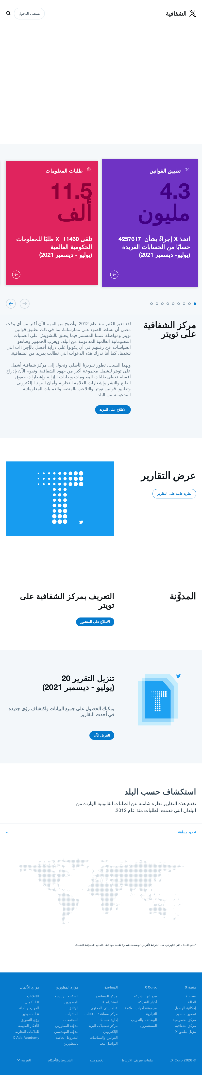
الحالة (192, 1002)
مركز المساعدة (107, 996)
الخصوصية (97, 1060)
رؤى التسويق (29, 1020)
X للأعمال (32, 1002)
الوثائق (73, 1008)
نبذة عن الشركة (145, 996)
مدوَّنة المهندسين (66, 1031)
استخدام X (110, 1002)
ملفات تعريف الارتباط (137, 1060)
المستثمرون (148, 1025)
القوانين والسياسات (104, 1037)
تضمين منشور (186, 1014)
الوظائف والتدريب (144, 1020)
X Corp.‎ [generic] (151, 987)
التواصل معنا (109, 1043)
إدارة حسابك (109, 1020)
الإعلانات (33, 996)
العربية (25, 1060)
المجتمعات (70, 1020)
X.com (190, 996)
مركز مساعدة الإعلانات (101, 1014)
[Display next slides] (11, 304)
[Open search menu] (8, 14)
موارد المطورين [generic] (67, 987)
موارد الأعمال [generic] (29, 987)
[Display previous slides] (25, 304)
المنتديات (72, 1014)
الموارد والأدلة (29, 1008)
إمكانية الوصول (185, 1008)
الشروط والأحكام (60, 1060)
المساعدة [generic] (111, 987)
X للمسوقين (30, 1014)
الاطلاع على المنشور (95, 621)
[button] (195, 303)
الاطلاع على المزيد (113, 409)
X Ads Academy (26, 1037)
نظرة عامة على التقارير (174, 493)
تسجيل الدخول (29, 13)
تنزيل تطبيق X (185, 1031)
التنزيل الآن (102, 735)
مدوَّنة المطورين (67, 1025)
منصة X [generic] (190, 987)
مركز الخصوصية (184, 1020)
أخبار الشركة (147, 1002)
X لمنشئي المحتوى (104, 1008)
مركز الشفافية (185, 1025)
